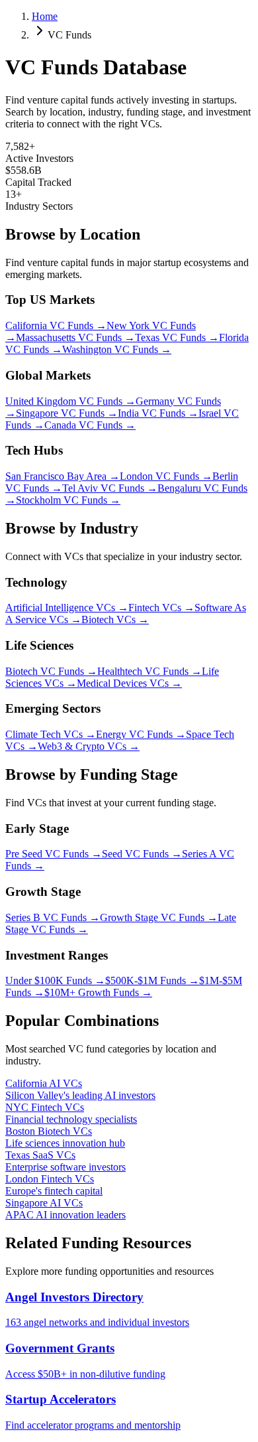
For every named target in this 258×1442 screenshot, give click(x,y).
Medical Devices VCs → (129, 683)
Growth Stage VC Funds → (159, 917)
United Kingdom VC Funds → (70, 401)
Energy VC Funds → (141, 734)
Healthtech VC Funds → (149, 671)
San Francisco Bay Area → (62, 476)
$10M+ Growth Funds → (98, 992)
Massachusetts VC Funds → (75, 337)
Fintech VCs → (161, 607)
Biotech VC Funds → (51, 671)
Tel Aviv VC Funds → (109, 488)
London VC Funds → (166, 476)
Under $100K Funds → (55, 980)
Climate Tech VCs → (50, 734)
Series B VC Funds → (52, 917)
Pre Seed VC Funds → (53, 853)
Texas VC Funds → (177, 337)
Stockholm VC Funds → (68, 500)
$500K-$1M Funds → (152, 980)
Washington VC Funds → (116, 349)
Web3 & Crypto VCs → (89, 746)
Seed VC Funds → (142, 853)
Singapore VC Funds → (67, 413)
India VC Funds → (158, 413)
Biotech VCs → (115, 619)
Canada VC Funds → (90, 425)
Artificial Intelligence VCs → (66, 607)
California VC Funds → (56, 325)
